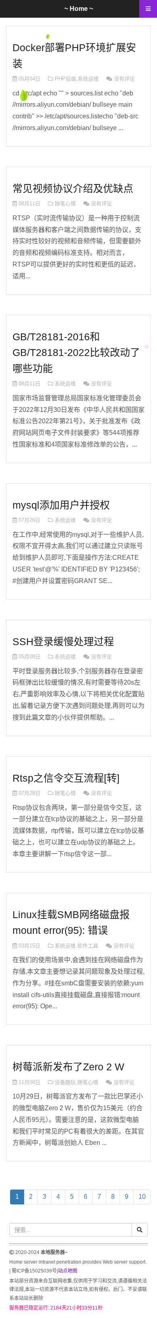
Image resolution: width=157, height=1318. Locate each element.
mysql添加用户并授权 (61, 505)
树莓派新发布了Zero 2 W (68, 1066)
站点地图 (67, 1271)
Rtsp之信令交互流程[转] (66, 778)
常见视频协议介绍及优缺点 (72, 188)
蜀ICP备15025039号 (34, 1271)
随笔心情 (65, 204)
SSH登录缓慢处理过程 (63, 641)
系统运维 (88, 79)
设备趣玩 (65, 1082)
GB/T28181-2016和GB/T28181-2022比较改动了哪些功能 (76, 352)
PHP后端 (65, 79)
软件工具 (87, 946)
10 (142, 1196)
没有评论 (124, 79)
